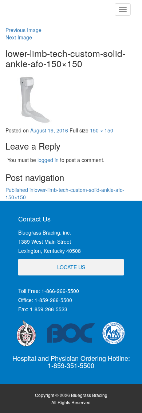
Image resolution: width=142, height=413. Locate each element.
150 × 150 (101, 130)
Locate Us (71, 267)
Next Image (18, 37)
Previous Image (23, 30)
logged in (48, 159)
